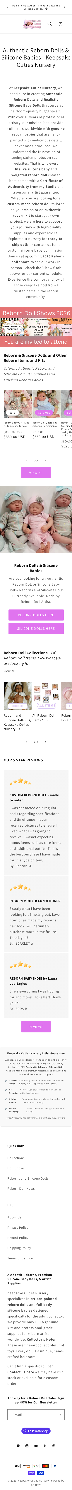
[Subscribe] (59, 1415)
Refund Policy (17, 1237)
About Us (14, 1217)
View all (36, 472)
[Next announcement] (64, 7)
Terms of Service (20, 1258)
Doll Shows (16, 1168)
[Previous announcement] (8, 7)
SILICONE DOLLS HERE (36, 628)
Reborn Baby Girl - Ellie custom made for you (16, 424)
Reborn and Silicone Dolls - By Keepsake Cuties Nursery (18, 722)
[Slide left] (27, 461)
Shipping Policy (19, 1247)
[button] (9, 24)
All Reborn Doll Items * (44, 717)
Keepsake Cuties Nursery (33, 1480)
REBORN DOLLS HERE (36, 615)
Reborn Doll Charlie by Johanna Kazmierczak (44, 424)
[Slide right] (45, 461)
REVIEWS (36, 1026)
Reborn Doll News (21, 1188)
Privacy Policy (17, 1227)
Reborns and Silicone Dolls (28, 1178)
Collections (16, 1158)
